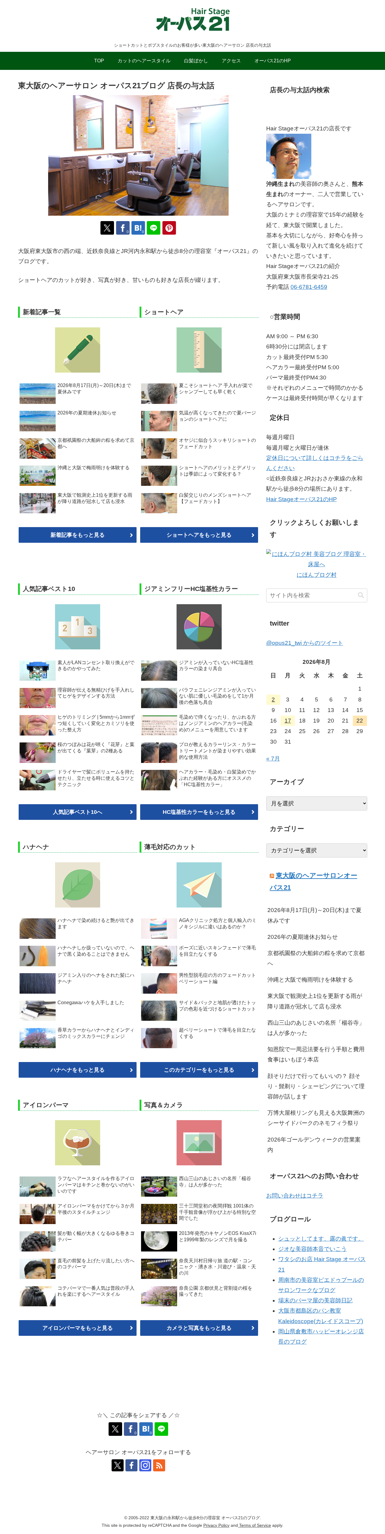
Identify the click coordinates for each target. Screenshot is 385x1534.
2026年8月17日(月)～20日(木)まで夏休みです (314, 915)
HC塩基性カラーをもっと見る (199, 812)
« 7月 (273, 758)
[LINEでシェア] (153, 228)
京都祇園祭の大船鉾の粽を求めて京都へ (316, 958)
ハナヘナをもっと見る (78, 1070)
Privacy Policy (216, 1525)
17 (288, 720)
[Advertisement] (316, 1418)
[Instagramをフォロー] (145, 1465)
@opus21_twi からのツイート (304, 643)
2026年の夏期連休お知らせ (302, 937)
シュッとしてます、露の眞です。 (321, 1239)
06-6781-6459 (309, 287)
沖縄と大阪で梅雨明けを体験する (310, 979)
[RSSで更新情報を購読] (159, 1465)
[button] (361, 595)
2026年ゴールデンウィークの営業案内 (314, 1144)
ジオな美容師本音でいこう (312, 1249)
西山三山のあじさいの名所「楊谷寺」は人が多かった (316, 1028)
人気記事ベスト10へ (77, 812)
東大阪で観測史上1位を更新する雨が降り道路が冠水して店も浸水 (314, 1001)
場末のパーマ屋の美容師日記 (315, 1300)
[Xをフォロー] (118, 1465)
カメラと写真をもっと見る (199, 1328)
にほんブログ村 (317, 575)
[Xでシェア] (107, 228)
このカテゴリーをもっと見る (199, 1070)
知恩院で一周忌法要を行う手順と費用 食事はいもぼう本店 (316, 1054)
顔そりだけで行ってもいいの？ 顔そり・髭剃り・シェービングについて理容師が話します (316, 1086)
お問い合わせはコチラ (294, 1195)
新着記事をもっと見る (78, 535)
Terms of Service (254, 1525)
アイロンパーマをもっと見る (77, 1328)
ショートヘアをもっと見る (199, 535)
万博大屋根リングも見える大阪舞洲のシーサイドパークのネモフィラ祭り (316, 1118)
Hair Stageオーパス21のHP (301, 499)
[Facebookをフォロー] (131, 1465)
